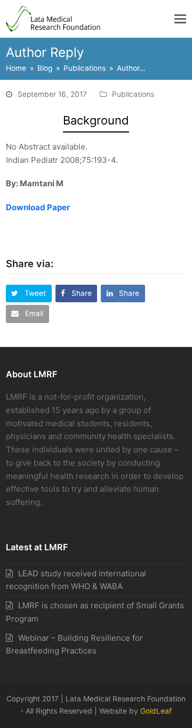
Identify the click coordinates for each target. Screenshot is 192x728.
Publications (133, 94)
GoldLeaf (156, 711)
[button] (180, 19)
